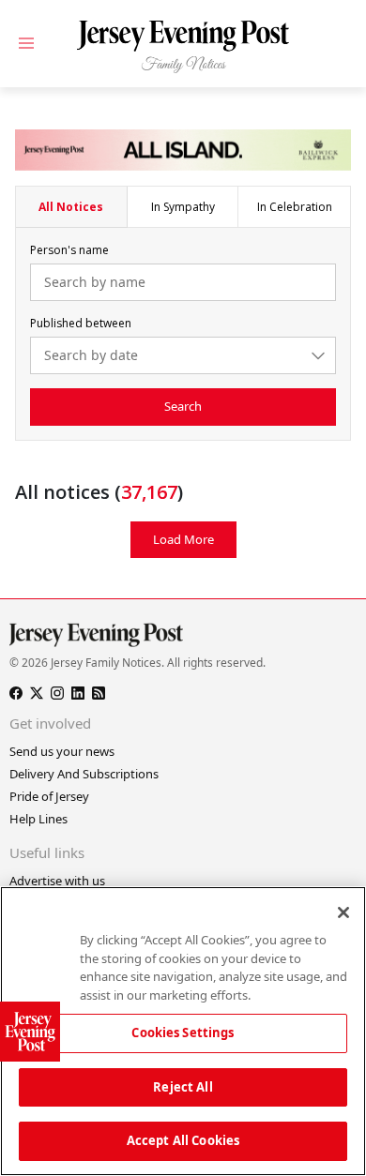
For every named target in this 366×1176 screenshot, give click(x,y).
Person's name (69, 250)
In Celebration (294, 207)
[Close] (343, 912)
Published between (80, 323)
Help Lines (38, 818)
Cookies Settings (182, 1032)
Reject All (182, 1086)
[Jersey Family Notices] (183, 47)
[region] (183, 1031)
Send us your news (61, 751)
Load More (183, 539)
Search (183, 406)
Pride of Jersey (49, 796)
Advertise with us (57, 880)
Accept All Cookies (183, 1140)
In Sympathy (183, 207)
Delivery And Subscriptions (84, 773)
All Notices (70, 207)
